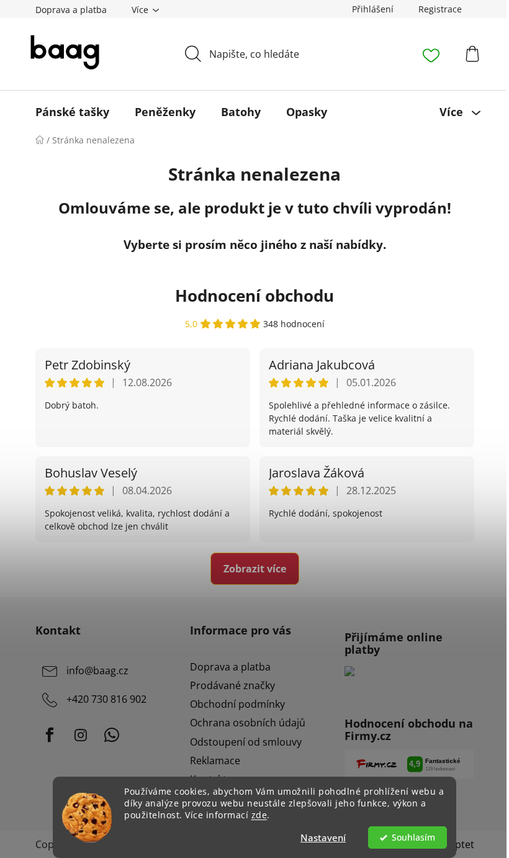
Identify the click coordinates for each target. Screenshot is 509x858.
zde (259, 815)
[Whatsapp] (111, 735)
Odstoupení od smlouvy (246, 742)
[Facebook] (49, 735)
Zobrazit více (254, 569)
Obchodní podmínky (237, 704)
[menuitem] (72, 112)
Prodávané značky (232, 685)
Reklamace (215, 760)
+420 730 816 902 (106, 699)
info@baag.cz (97, 670)
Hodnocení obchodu (254, 295)
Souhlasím (413, 837)
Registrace (440, 9)
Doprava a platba (71, 10)
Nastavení (323, 837)
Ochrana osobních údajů (247, 722)
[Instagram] (80, 735)
